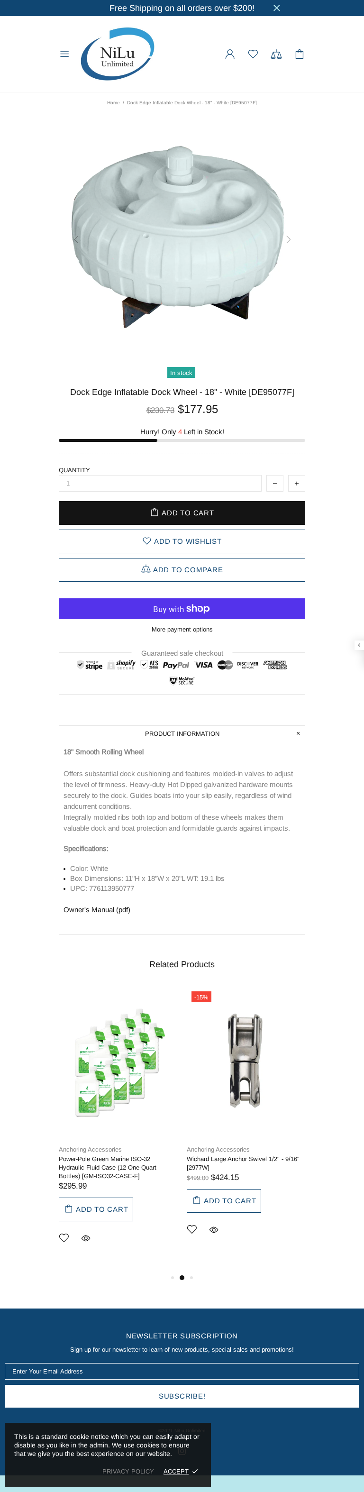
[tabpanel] (118, 1129)
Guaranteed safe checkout (182, 653)
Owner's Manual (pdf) (97, 910)
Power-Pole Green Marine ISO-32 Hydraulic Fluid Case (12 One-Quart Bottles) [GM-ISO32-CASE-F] (107, 1167)
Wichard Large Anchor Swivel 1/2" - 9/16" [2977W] (243, 1163)
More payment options (182, 629)
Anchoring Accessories (90, 1149)
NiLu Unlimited (117, 54)
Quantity (74, 470)
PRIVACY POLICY (128, 1471)
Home (113, 102)
